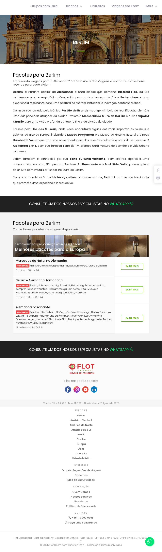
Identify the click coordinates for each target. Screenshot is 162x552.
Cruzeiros (97, 6)
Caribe (81, 439)
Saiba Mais (132, 266)
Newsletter (81, 501)
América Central (81, 420)
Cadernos (81, 475)
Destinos (71, 6)
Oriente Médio (81, 458)
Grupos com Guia (43, 6)
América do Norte (81, 425)
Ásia (81, 449)
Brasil (81, 434)
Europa (81, 444)
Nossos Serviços (81, 497)
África (81, 415)
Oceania (81, 453)
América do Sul (81, 430)
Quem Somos (81, 492)
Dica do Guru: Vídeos (81, 480)
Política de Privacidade (81, 506)
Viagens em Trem (125, 6)
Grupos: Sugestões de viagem (81, 470)
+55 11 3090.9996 (82, 518)
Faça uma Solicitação (82, 522)
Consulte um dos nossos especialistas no (79, 203)
